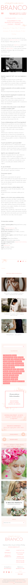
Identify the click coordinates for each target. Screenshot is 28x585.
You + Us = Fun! (21, 381)
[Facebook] (4, 572)
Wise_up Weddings (7, 381)
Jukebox (22, 365)
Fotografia (5, 365)
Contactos (20, 550)
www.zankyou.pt (14, 547)
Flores (13, 363)
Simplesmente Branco (7, 373)
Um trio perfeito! (14, 377)
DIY (4, 363)
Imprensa (8, 552)
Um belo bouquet (7, 377)
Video (16, 379)
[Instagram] (11, 572)
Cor (23, 359)
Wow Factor (14, 381)
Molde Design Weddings (8, 369)
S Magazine (6, 375)
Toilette (17, 375)
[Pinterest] (6, 572)
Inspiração (17, 365)
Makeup (12, 367)
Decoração (5, 361)
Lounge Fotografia (7, 367)
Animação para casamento (8, 357)
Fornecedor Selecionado (19, 363)
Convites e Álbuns (18, 359)
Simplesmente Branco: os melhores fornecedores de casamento (14, 6)
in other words (11, 365)
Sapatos (17, 371)
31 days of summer (7, 355)
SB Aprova (22, 371)
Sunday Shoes (11, 375)
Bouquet (8, 359)
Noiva (15, 369)
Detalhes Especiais (18, 361)
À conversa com (6, 383)
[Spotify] (9, 572)
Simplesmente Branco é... (16, 373)
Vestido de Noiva (6, 379)
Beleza (15, 357)
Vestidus (12, 379)
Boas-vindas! (20, 357)
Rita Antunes (11, 582)
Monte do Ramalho (16, 31)
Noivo (18, 369)
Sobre (8, 550)
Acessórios (14, 355)
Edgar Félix (15, 28)
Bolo (4, 359)
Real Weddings (11, 371)
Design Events (6, 28)
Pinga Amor (6, 371)
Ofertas (22, 369)
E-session (8, 363)
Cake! (12, 359)
